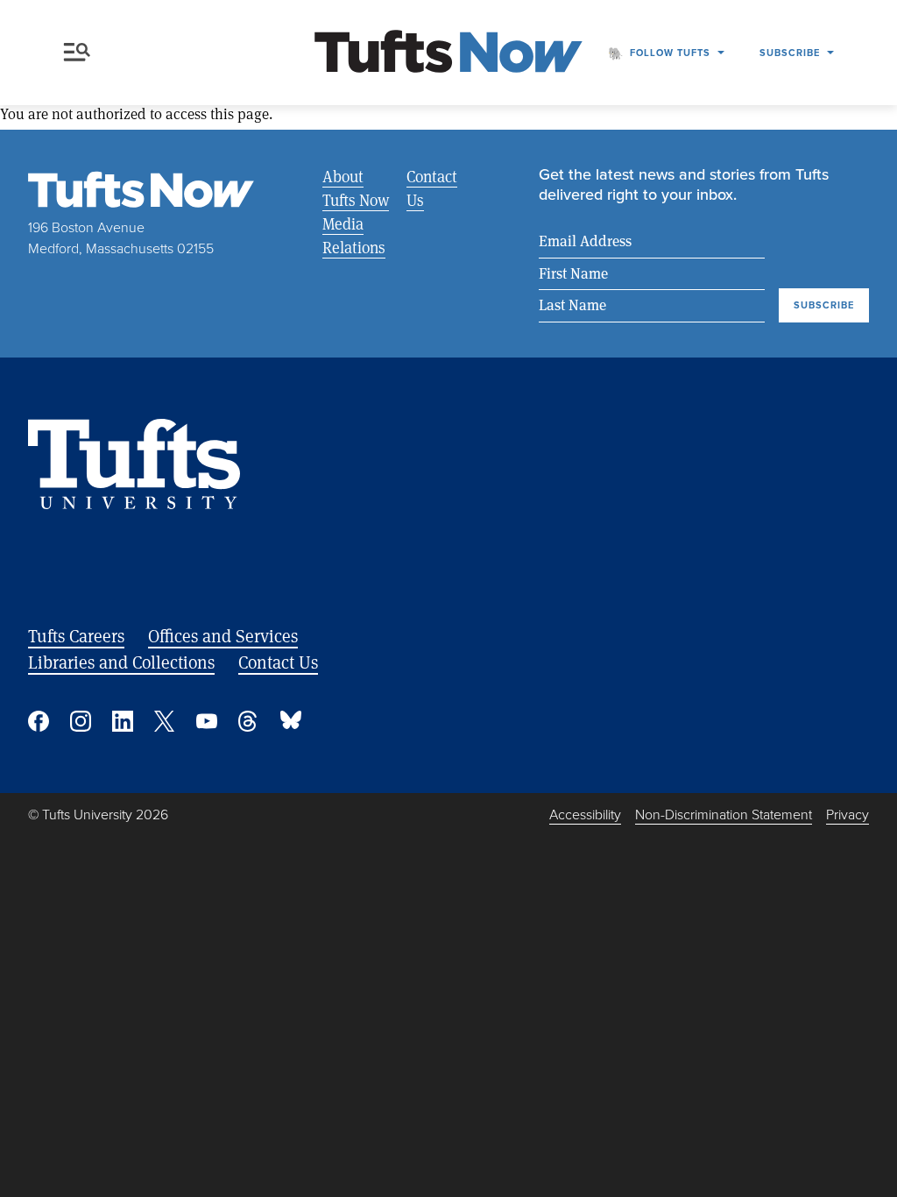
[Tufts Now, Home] (448, 53)
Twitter (164, 721)
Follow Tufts (670, 53)
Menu (80, 52)
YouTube (206, 721)
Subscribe (789, 53)
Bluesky (290, 721)
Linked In (122, 721)
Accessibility (585, 814)
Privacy (847, 814)
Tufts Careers (76, 636)
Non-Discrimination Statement (723, 814)
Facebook (38, 721)
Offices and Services (223, 636)
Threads (248, 721)
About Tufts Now (355, 188)
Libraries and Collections (121, 662)
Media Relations (353, 235)
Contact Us (431, 188)
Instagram (80, 721)
